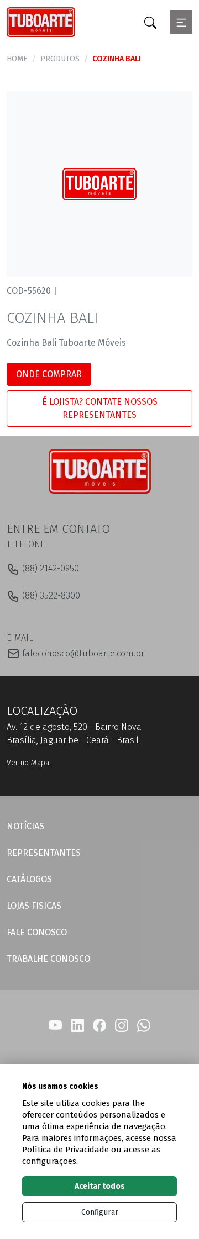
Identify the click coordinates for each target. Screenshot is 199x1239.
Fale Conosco (37, 932)
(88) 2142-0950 (49, 568)
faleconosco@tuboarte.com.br (82, 653)
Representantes (44, 853)
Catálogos (29, 879)
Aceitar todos (100, 1186)
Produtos (60, 58)
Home (17, 58)
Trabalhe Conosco (48, 959)
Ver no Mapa (28, 762)
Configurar (99, 1212)
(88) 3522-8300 (50, 595)
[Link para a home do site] (100, 470)
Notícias (25, 826)
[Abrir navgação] (181, 22)
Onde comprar (49, 374)
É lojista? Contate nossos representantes (100, 408)
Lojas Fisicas (34, 906)
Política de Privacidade (65, 1150)
